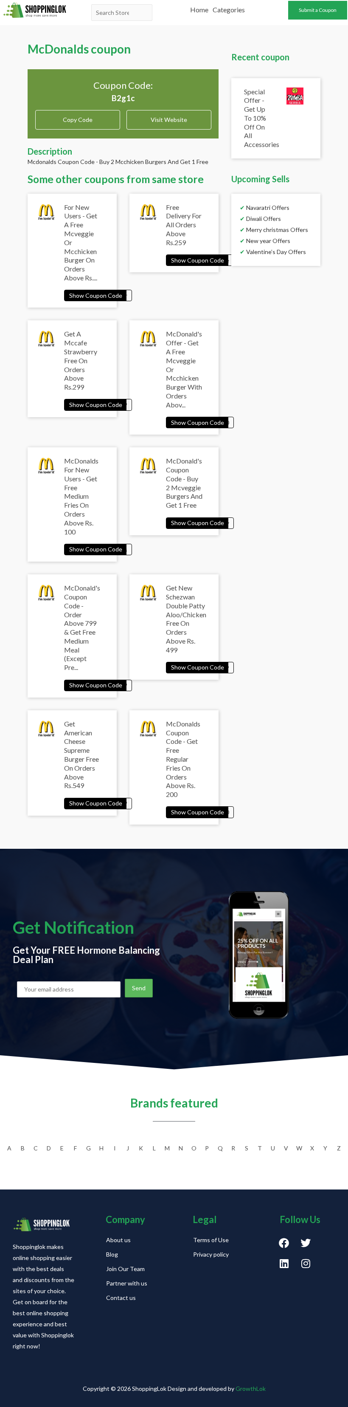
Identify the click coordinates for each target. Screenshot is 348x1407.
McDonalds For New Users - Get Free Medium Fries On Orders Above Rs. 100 (81, 496)
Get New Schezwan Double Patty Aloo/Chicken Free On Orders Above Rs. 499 (186, 619)
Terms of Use (211, 1239)
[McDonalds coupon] (98, 295)
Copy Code (77, 116)
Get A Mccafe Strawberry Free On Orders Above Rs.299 (80, 360)
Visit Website (169, 119)
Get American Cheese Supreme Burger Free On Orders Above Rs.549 (81, 755)
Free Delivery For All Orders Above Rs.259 (184, 224)
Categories (229, 10)
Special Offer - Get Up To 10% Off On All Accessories (261, 118)
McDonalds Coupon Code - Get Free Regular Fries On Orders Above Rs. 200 (183, 759)
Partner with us (126, 1283)
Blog (112, 1254)
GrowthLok (251, 1388)
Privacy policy (211, 1254)
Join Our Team (125, 1268)
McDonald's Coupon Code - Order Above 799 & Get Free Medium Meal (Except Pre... (82, 627)
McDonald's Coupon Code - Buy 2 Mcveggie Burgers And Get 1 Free (184, 483)
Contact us (121, 1297)
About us (118, 1239)
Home (199, 10)
